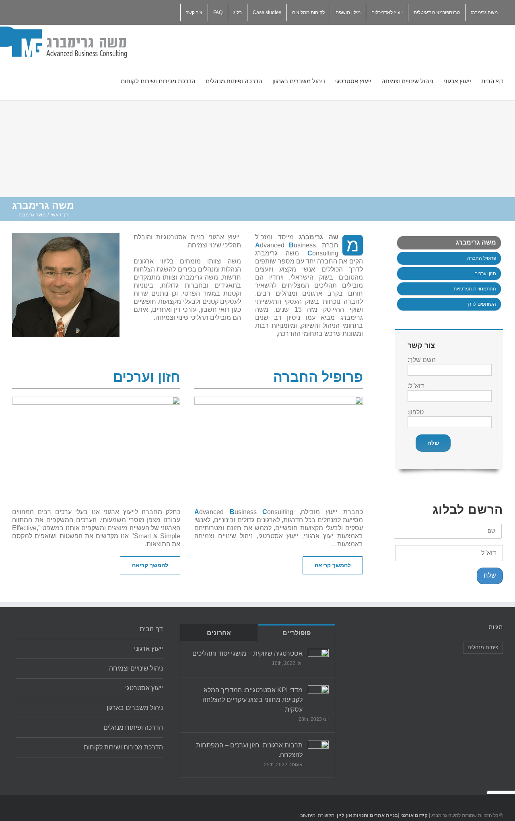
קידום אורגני (413, 815)
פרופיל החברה (481, 258)
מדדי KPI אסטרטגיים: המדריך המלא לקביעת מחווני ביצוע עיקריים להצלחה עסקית (252, 700)
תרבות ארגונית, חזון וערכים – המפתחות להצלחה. (249, 750)
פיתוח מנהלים (483, 647)
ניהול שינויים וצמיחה (136, 668)
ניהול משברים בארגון (135, 707)
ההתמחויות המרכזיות (474, 289)
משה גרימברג (476, 242)
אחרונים (219, 633)
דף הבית (151, 629)
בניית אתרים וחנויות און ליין (367, 815)
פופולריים (296, 633)
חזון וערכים (485, 273)
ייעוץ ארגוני (148, 648)
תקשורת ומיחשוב (317, 815)
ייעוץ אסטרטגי (144, 688)
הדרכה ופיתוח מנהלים (133, 727)
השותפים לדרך (481, 304)
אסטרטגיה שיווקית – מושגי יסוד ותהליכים (247, 653)
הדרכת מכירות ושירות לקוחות (123, 747)
